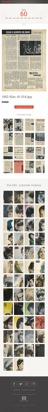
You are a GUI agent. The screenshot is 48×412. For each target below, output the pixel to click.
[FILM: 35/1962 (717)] (18, 308)
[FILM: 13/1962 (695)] (8, 239)
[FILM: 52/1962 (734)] (18, 364)
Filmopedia (7, 2)
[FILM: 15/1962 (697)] (29, 239)
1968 (37, 18)
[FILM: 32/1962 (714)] (29, 294)
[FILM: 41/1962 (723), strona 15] (29, 167)
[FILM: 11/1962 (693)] (29, 225)
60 (23, 14)
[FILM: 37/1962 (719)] (40, 308)
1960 (6, 18)
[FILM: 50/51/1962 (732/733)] (8, 364)
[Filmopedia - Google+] (27, 384)
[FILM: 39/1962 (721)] (18, 322)
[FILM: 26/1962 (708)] (18, 280)
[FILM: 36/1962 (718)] (29, 308)
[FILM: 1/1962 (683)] (8, 197)
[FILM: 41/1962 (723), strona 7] (29, 139)
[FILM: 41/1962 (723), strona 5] (8, 139)
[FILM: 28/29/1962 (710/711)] (40, 280)
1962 (14, 18)
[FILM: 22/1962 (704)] (18, 266)
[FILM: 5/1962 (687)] (8, 211)
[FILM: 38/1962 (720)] (8, 322)
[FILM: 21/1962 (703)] (8, 266)
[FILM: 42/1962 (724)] (8, 336)
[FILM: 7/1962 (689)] (29, 211)
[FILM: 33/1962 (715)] (40, 294)
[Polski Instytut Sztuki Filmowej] (24, 398)
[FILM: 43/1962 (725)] (18, 336)
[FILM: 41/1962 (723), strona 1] (8, 125)
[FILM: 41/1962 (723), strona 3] (29, 125)
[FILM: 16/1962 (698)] (40, 239)
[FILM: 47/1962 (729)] (18, 350)
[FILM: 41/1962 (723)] (40, 322)
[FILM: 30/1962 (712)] (8, 294)
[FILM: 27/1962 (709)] (29, 280)
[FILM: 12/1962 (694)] (40, 225)
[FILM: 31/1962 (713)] (18, 294)
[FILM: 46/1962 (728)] (8, 350)
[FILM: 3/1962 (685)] (29, 197)
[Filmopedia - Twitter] (21, 384)
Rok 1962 (12, 185)
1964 (21, 18)
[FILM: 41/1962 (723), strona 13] (8, 167)
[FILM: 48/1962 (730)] (29, 350)
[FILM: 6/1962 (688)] (18, 211)
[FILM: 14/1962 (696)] (18, 239)
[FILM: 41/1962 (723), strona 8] (40, 139)
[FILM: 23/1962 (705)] (29, 266)
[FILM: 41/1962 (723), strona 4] (40, 125)
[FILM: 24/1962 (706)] (40, 266)
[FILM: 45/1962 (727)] (40, 336)
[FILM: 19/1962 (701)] (29, 253)
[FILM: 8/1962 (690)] (40, 211)
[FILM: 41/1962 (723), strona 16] (40, 167)
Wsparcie (25, 390)
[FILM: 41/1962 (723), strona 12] (40, 153)
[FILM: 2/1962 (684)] (18, 197)
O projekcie (16, 390)
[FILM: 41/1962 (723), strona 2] (18, 125)
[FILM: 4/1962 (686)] (40, 197)
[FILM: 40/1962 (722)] (29, 322)
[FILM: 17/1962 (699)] (8, 253)
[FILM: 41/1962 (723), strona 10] (18, 153)
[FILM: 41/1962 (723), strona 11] (29, 153)
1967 (33, 18)
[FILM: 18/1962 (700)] (18, 253)
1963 (17, 18)
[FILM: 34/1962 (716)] (8, 308)
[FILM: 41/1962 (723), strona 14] (18, 167)
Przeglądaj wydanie (24, 107)
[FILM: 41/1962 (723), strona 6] (18, 139)
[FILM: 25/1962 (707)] (8, 280)
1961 (10, 18)
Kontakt (33, 390)
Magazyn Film (5, 102)
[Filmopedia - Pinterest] (34, 384)
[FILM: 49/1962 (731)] (40, 350)
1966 (29, 18)
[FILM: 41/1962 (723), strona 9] (8, 153)
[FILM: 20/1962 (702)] (40, 253)
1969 (41, 18)
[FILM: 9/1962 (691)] (8, 225)
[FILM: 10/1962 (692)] (18, 225)
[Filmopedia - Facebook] (14, 384)
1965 (25, 18)
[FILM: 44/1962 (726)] (29, 336)
